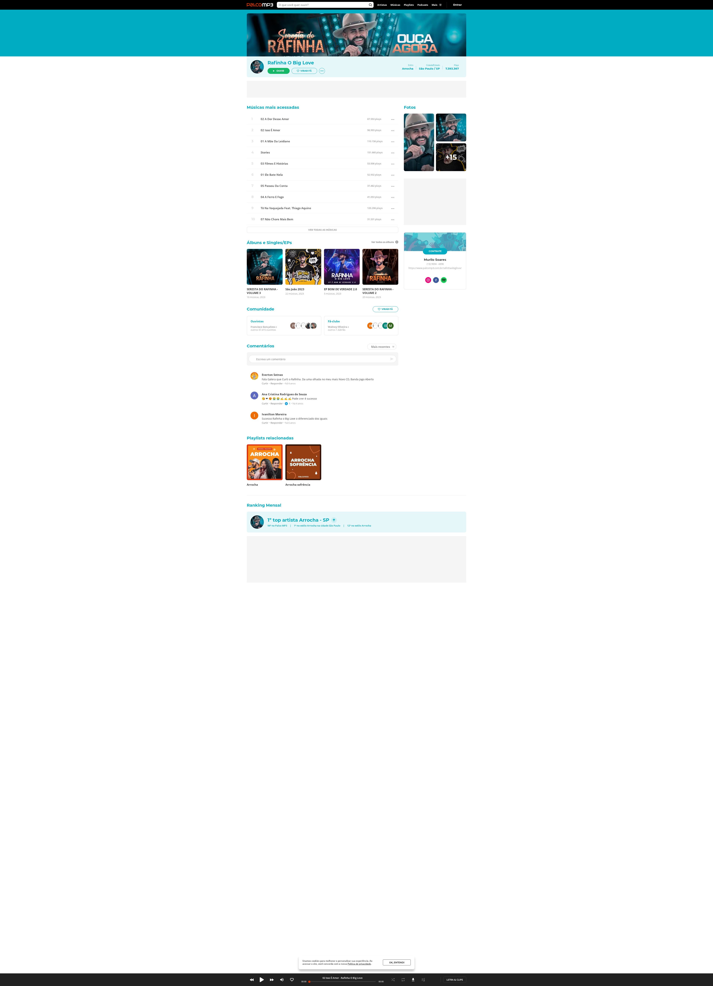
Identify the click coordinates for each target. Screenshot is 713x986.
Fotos (410, 107)
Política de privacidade (359, 963)
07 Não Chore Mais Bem (277, 219)
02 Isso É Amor (270, 130)
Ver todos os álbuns (382, 242)
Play (262, 980)
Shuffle (393, 980)
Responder (277, 383)
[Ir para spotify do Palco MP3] (444, 280)
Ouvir (280, 70)
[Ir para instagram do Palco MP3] (428, 280)
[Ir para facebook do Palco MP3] (436, 280)
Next (272, 980)
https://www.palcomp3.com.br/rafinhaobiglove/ (435, 268)
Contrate (435, 251)
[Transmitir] (433, 980)
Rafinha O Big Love (291, 63)
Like (292, 980)
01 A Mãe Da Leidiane (275, 141)
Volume (282, 980)
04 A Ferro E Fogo (272, 197)
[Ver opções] (322, 71)
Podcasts (422, 4)
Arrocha (308, 520)
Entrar (457, 4)
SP (438, 68)
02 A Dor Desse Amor (275, 119)
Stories (265, 152)
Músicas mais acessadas (273, 107)
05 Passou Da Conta (274, 186)
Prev (252, 980)
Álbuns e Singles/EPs (269, 242)
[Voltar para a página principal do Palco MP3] (261, 4)
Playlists (409, 4)
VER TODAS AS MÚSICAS (322, 229)
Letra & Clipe (455, 979)
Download (413, 980)
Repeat (403, 980)
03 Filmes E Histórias (274, 163)
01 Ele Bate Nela (272, 174)
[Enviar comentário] (392, 359)
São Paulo (426, 68)
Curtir (265, 383)
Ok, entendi (396, 962)
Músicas (395, 4)
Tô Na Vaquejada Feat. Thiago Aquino (286, 208)
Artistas (382, 4)
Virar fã (306, 70)
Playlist (423, 980)
